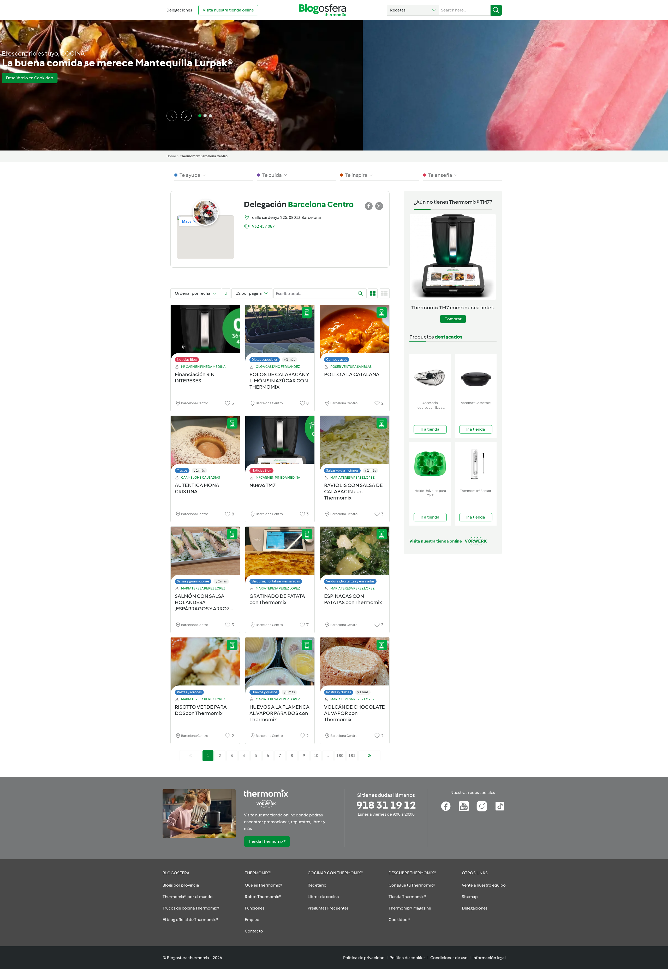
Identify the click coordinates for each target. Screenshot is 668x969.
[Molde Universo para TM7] (430, 464)
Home (171, 156)
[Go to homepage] (322, 10)
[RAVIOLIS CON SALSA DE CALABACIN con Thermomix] (354, 446)
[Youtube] (464, 806)
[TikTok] (500, 806)
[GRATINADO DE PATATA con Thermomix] (279, 557)
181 (351, 755)
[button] (413, 10)
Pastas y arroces (189, 692)
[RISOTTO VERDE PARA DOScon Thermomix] (205, 667)
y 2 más (221, 581)
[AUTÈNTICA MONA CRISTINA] (205, 446)
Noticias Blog (187, 360)
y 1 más (289, 360)
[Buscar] (496, 10)
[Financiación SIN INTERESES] (205, 335)
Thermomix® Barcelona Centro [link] (204, 156)
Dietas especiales (265, 360)
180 (339, 755)
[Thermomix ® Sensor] (475, 464)
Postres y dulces (338, 692)
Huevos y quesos (264, 692)
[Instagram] (482, 806)
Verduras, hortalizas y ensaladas (276, 581)
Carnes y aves (336, 360)
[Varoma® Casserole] (475, 376)
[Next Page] (369, 755)
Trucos (182, 470)
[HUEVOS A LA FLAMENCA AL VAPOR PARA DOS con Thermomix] (279, 667)
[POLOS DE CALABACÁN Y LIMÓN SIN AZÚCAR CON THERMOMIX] (279, 335)
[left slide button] (171, 116)
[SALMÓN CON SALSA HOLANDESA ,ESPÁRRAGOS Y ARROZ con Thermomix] (205, 557)
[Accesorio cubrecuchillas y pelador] (430, 376)
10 (316, 755)
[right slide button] (186, 116)
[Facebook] (446, 806)
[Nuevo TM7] (279, 446)
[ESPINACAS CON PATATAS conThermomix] (354, 557)
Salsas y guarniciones (342, 470)
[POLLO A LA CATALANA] (354, 335)
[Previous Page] (190, 755)
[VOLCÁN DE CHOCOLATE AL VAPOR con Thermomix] (354, 667)
